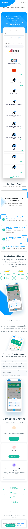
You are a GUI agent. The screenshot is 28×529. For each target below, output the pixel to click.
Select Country (14, 31)
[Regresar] (9, 176)
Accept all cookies (10, 525)
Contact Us (5, 507)
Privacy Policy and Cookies (8, 511)
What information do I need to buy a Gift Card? (14, 364)
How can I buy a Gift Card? (9, 361)
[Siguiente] (19, 176)
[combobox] (14, 477)
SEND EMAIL (14, 456)
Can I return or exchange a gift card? (11, 375)
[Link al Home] (5, 2)
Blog (16, 507)
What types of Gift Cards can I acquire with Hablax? (13, 367)
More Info (19, 525)
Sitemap (5, 509)
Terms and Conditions (19, 509)
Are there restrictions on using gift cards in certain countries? (13, 371)
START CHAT (14, 439)
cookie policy (21, 523)
